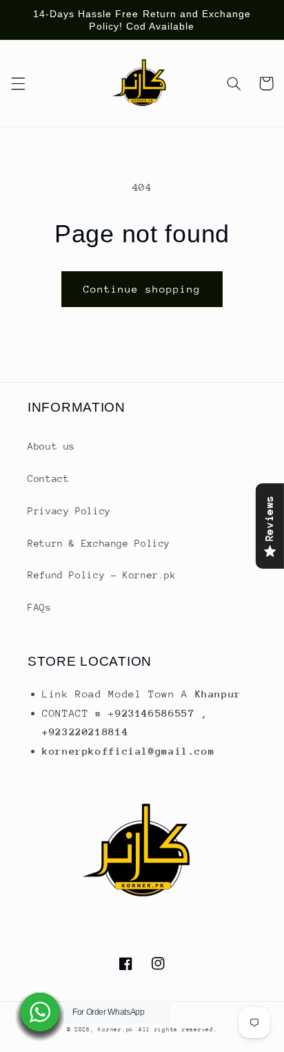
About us (51, 446)
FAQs (40, 607)
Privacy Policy (69, 510)
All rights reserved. (178, 1029)
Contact (48, 478)
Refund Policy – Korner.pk (102, 574)
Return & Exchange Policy (99, 543)
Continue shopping (142, 289)
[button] (18, 83)
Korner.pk (116, 1029)
